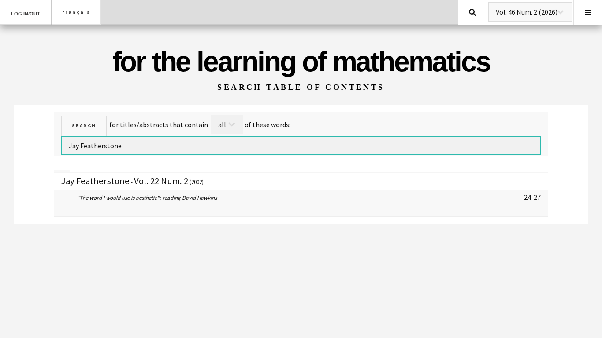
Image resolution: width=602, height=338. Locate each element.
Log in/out (25, 13)
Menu (588, 12)
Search (472, 12)
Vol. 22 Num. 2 (161, 181)
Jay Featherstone (95, 181)
